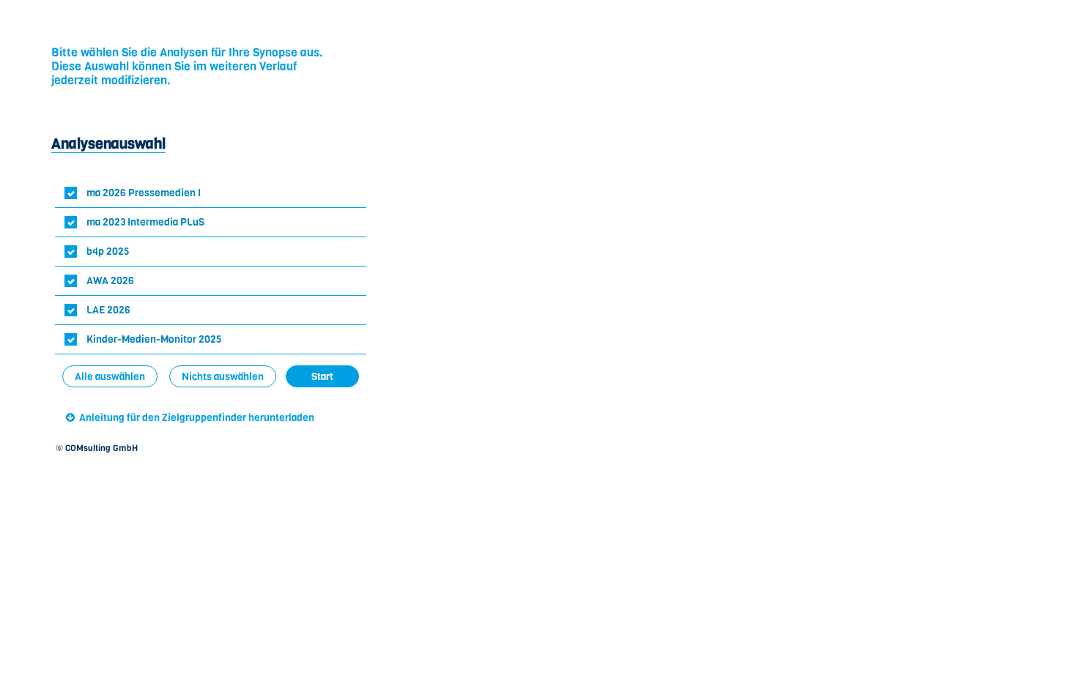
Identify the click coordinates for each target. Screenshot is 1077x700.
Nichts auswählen (222, 377)
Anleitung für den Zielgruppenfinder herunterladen (196, 418)
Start (322, 377)
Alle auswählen (109, 377)
